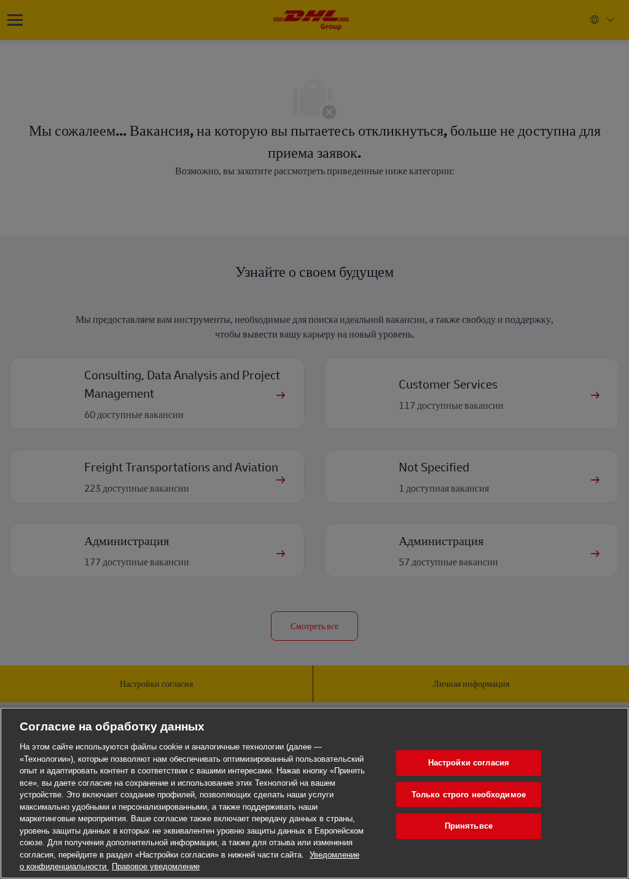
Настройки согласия (468, 762)
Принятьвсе (469, 826)
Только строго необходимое (469, 794)
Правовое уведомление (156, 866)
